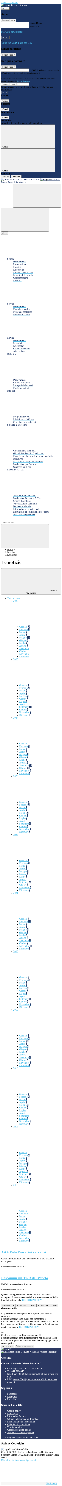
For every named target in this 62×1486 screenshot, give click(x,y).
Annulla (5, 177)
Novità (10, 552)
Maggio (24, 637)
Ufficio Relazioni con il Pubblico (23, 1419)
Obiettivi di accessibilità (18, 1424)
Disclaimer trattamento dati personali (18, 1460)
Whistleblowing (14, 1427)
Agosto (23, 645)
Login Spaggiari (24, 81)
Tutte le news (13, 598)
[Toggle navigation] (25, 220)
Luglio (23, 643)
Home (10, 549)
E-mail (33, 70)
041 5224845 (17, 1371)
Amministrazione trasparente (20, 1432)
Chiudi (5, 101)
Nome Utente (36, 23)
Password (34, 26)
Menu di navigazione (41, 592)
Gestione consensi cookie (19, 1429)
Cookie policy (14, 1411)
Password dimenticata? (12, 32)
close (4, 233)
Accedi (5, 8)
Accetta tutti (47, 1305)
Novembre (24, 654)
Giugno (23, 640)
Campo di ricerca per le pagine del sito (19, 519)
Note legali (12, 1413)
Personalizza (8, 1305)
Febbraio (24, 629)
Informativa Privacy (16, 1416)
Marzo (23, 632)
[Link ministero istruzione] (14, 5)
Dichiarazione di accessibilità (21, 1421)
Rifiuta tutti (26, 1305)
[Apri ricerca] (37, 196)
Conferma (16, 177)
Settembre (24, 648)
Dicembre (24, 656)
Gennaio (24, 627)
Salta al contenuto (9, 2)
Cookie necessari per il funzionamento (19, 1335)
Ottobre (22, 651)
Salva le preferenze (24, 1346)
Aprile (23, 635)
